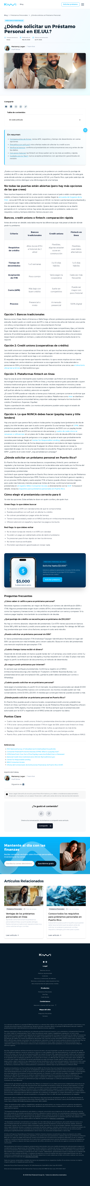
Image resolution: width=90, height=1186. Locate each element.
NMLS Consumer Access (16, 762)
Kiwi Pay (45, 994)
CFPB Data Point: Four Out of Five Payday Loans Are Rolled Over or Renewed (35, 754)
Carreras (45, 1016)
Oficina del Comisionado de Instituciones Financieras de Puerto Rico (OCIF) (35, 765)
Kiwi (70, 396)
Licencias (45, 976)
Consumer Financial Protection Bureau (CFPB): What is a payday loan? (33, 752)
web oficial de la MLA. (31, 1156)
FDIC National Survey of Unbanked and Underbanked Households (31, 749)
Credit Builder (45, 997)
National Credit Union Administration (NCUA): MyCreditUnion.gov (31, 757)
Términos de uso (45, 970)
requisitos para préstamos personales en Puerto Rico (42, 489)
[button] (83, 4)
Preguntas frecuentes (45, 1013)
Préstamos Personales (19, 15)
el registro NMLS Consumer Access (32, 486)
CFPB (76, 425)
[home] (10, 4)
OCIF (69, 486)
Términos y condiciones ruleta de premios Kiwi (45, 981)
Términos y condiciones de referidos (45, 978)
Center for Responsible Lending (46, 440)
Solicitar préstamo (70, 4)
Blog (21, 4)
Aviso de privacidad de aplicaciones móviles (45, 983)
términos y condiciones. (57, 1118)
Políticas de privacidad (45, 973)
